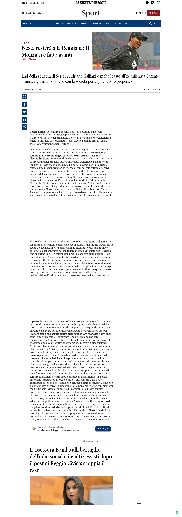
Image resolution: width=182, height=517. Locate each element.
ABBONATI (153, 13)
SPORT (84, 24)
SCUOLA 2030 (120, 24)
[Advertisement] (51, 111)
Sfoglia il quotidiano (35, 13)
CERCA (156, 24)
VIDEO (108, 24)
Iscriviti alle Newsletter (36, 3)
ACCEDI (142, 13)
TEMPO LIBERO (96, 24)
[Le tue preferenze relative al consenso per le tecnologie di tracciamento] (177, 512)
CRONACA (59, 24)
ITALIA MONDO (72, 24)
